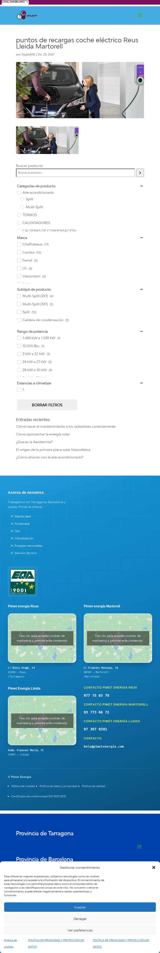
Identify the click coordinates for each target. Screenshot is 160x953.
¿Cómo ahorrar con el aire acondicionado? (49, 457)
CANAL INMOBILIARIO (13, 1)
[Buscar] (140, 173)
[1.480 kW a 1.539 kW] (18, 337)
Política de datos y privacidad (58, 786)
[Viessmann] (18, 276)
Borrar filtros (47, 405)
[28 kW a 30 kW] (18, 369)
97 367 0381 (95, 729)
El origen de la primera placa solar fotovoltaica (53, 450)
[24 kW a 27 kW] (18, 361)
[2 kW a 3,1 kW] (18, 353)
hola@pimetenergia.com (104, 746)
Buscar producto (29, 166)
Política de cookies (23, 786)
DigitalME (28, 54)
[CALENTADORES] (18, 222)
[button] (154, 867)
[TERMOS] (18, 214)
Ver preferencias (80, 930)
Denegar (80, 919)
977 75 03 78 (96, 695)
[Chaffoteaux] (18, 244)
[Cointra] (18, 252)
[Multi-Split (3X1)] (18, 303)
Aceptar (80, 907)
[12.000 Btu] (18, 345)
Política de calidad (93, 786)
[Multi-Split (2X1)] (18, 296)
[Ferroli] (18, 260)
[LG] (18, 268)
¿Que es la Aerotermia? (34, 442)
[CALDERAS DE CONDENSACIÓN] (18, 230)
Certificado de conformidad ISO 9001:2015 (38, 796)
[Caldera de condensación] (18, 319)
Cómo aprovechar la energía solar (43, 434)
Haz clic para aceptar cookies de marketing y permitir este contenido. (42, 638)
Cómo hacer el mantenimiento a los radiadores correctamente (65, 426)
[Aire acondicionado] (18, 192)
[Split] (22, 198)
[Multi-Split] (22, 206)
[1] (18, 389)
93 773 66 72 (96, 712)
